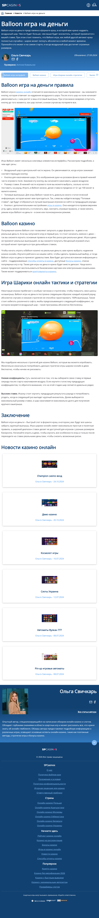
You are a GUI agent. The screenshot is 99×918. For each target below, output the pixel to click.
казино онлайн (23, 91)
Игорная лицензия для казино (49, 788)
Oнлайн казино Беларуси (49, 821)
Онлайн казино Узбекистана (49, 816)
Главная (8, 13)
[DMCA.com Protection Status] (62, 900)
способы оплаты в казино (40, 260)
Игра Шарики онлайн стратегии (67, 75)
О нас (49, 770)
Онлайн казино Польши (49, 803)
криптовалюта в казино (44, 271)
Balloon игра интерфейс (14, 75)
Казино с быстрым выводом (49, 877)
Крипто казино (49, 868)
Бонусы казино (49, 844)
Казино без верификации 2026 (49, 873)
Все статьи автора (87, 711)
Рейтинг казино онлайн (49, 835)
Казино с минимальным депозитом (50, 882)
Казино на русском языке (49, 840)
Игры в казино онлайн (49, 849)
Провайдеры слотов (49, 886)
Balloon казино (39, 75)
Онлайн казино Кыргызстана (49, 807)
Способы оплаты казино (49, 858)
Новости (18, 13)
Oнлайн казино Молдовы (49, 812)
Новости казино (49, 853)
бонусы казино (73, 260)
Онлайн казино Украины (49, 825)
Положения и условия (49, 779)
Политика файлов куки (49, 774)
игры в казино (54, 205)
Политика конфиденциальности (49, 783)
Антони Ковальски (26, 64)
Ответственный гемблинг (50, 792)
